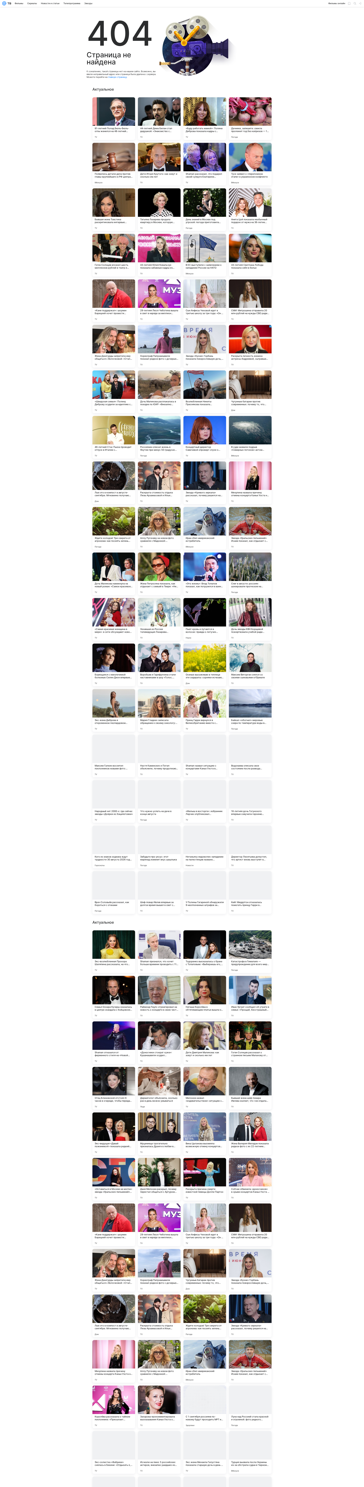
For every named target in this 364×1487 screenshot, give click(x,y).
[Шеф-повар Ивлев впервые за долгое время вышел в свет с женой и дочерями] (159, 892)
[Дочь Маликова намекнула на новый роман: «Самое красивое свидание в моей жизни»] (113, 574)
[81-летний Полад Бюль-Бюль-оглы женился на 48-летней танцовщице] (113, 118)
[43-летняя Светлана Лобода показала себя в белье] (250, 255)
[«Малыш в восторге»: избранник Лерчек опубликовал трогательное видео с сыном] (204, 801)
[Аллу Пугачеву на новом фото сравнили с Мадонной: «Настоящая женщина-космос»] (159, 528)
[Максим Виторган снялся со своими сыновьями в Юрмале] (250, 665)
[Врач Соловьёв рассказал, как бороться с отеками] (113, 892)
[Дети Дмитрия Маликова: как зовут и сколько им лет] (204, 1133)
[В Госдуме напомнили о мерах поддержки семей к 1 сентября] (113, 983)
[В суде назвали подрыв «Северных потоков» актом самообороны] (250, 437)
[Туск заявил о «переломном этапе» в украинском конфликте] (250, 164)
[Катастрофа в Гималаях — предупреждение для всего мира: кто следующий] (250, 1042)
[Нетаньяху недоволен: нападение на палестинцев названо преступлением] (204, 847)
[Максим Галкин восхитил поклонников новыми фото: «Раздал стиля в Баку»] (113, 756)
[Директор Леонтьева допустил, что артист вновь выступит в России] (250, 847)
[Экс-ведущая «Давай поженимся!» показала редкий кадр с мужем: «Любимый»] (113, 1224)
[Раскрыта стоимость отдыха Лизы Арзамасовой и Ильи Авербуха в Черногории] (159, 482)
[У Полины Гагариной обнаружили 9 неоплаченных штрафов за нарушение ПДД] (204, 892)
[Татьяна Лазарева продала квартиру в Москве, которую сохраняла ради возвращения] (159, 209)
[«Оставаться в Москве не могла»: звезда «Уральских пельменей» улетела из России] (113, 1270)
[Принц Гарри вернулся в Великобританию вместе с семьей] (204, 710)
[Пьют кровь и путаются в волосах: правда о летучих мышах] (204, 619)
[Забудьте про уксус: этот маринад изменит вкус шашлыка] (159, 847)
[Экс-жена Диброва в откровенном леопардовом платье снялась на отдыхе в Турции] (113, 710)
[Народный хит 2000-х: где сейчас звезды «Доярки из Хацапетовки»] (113, 801)
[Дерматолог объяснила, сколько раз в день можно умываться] (159, 1179)
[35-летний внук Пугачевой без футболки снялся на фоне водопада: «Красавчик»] (204, 983)
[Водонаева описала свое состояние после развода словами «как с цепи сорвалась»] (250, 756)
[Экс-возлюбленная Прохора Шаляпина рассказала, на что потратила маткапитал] (113, 1042)
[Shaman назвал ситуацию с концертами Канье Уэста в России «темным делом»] (204, 756)
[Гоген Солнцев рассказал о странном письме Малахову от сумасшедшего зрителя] (250, 1133)
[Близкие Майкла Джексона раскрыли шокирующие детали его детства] (250, 983)
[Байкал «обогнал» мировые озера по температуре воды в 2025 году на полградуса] (250, 710)
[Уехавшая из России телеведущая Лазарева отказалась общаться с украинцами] (159, 619)
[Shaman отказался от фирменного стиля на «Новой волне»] (113, 1133)
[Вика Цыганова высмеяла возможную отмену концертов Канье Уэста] (204, 1224)
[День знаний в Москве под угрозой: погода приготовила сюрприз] (204, 209)
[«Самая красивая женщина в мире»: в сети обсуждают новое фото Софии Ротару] (113, 619)
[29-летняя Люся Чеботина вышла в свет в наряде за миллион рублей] (159, 300)
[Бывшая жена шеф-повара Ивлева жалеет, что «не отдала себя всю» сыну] (250, 1179)
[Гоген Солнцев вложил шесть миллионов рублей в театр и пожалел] (113, 255)
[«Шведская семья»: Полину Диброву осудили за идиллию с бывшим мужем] (113, 391)
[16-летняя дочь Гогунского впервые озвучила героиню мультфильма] (250, 801)
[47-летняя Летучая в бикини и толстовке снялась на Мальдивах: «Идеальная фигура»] (250, 938)
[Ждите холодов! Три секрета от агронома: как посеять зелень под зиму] (113, 528)
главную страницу (117, 77)
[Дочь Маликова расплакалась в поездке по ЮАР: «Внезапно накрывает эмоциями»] (159, 391)
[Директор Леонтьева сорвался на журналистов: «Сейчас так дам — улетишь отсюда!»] (204, 938)
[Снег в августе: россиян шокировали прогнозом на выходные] (250, 574)
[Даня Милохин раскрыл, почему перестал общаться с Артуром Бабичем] (159, 1270)
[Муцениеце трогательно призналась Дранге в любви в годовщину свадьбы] (159, 1224)
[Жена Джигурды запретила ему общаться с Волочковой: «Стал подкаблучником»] (113, 346)
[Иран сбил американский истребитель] (204, 528)
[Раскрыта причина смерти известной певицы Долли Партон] (204, 1270)
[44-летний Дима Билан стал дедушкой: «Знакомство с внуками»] (159, 118)
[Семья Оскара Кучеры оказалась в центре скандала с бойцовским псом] (113, 1088)
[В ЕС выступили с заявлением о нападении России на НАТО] (204, 255)
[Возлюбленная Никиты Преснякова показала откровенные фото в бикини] (204, 391)
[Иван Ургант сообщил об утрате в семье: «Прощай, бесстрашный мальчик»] (250, 1088)
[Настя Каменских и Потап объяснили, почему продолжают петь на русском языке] (159, 756)
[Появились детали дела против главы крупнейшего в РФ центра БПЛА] (113, 164)
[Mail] (4, 3)
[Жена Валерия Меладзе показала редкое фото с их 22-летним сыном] (250, 1224)
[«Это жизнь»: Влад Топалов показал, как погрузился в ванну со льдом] (204, 574)
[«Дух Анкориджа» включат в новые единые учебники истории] (159, 938)
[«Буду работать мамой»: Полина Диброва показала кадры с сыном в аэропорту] (204, 118)
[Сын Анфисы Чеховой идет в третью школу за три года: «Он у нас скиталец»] (204, 300)
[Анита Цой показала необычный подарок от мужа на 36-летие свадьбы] (250, 209)
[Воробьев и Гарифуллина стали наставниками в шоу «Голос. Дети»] (159, 665)
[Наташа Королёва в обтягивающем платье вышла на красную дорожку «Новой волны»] (204, 1088)
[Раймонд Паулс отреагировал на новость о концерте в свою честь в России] (159, 1088)
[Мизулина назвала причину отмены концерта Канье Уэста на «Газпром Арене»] (250, 482)
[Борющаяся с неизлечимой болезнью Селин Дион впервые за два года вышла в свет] (113, 665)
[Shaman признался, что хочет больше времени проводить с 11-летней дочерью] (159, 1042)
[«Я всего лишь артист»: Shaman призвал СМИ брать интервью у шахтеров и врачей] (159, 983)
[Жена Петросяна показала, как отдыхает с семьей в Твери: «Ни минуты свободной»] (159, 574)
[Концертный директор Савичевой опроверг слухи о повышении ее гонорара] (204, 437)
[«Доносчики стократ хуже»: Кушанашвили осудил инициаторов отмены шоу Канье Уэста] (159, 1133)
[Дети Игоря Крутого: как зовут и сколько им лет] (159, 164)
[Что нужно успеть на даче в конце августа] (159, 801)
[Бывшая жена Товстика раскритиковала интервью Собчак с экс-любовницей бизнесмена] (113, 209)
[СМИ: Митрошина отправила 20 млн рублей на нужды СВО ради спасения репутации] (250, 300)
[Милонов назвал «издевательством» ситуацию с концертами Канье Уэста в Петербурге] (204, 1179)
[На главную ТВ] (8, 3)
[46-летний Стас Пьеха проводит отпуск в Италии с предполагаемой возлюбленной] (113, 437)
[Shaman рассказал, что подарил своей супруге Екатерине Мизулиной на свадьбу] (204, 164)
